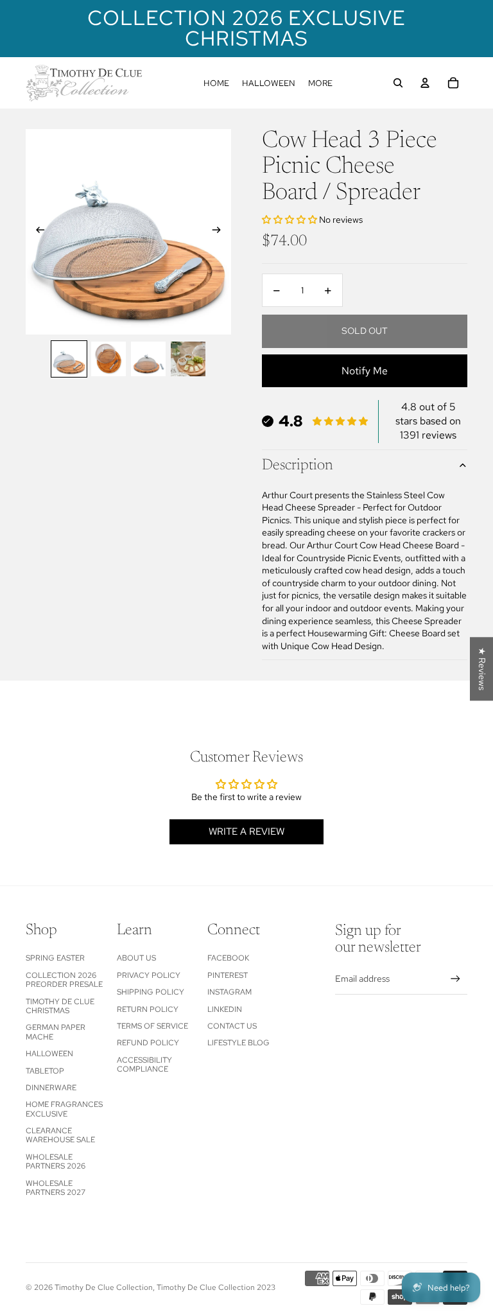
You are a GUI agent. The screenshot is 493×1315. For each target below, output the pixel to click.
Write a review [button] (246, 831)
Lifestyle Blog (238, 1043)
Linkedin (224, 1009)
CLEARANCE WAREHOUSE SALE (60, 1135)
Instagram (229, 992)
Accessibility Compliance (144, 1064)
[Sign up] (455, 979)
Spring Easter (55, 958)
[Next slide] (220, 232)
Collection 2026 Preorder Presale (64, 979)
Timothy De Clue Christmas (60, 1006)
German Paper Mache (55, 1031)
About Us (136, 958)
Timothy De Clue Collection (104, 1287)
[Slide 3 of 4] (148, 359)
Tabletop (45, 1071)
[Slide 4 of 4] (188, 359)
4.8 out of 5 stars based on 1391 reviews (428, 421)
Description (297, 465)
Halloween (49, 1054)
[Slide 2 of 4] (108, 359)
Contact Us (232, 1026)
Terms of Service (152, 1026)
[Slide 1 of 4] (69, 359)
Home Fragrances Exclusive (64, 1109)
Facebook (228, 958)
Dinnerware (51, 1088)
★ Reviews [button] (482, 668)
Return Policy (147, 1009)
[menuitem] (216, 83)
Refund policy (148, 1043)
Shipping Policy (150, 992)
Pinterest (227, 975)
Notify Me (365, 371)
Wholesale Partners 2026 (55, 1161)
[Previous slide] (36, 232)
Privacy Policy (148, 975)
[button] (290, 219)
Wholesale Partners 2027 (55, 1187)
